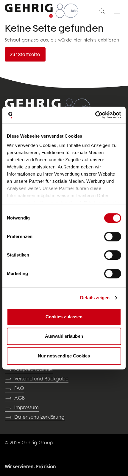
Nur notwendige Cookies (64, 355)
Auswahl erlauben (64, 336)
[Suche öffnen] (102, 11)
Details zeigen (95, 297)
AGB (19, 398)
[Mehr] (117, 11)
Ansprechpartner (33, 369)
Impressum (26, 408)
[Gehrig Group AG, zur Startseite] (41, 11)
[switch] (112, 236)
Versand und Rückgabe (41, 379)
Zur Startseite (25, 54)
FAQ (19, 388)
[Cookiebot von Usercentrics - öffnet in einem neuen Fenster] (95, 115)
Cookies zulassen (64, 316)
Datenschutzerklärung (39, 417)
